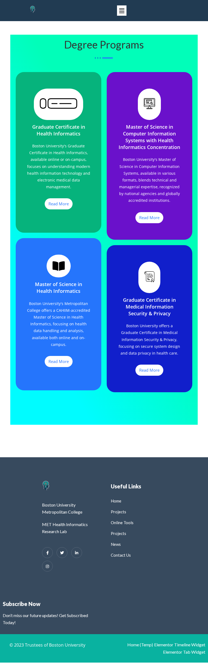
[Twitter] (62, 552)
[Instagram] (47, 566)
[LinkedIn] (76, 552)
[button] (121, 10)
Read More (58, 203)
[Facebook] (47, 552)
